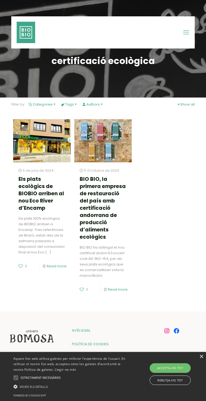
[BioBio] (26, 32)
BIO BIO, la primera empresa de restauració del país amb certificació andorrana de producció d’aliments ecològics (103, 208)
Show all (187, 104)
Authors (93, 104)
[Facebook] (176, 331)
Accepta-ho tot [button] (170, 368)
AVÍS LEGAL (81, 330)
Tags (69, 104)
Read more (57, 266)
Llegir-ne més (65, 369)
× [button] (201, 357)
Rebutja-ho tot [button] (170, 380)
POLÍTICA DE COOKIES (90, 344)
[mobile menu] (186, 32)
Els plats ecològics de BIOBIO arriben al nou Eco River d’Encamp (41, 193)
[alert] (103, 376)
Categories (43, 104)
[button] (71, 386)
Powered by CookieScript (29, 395)
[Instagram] (167, 331)
